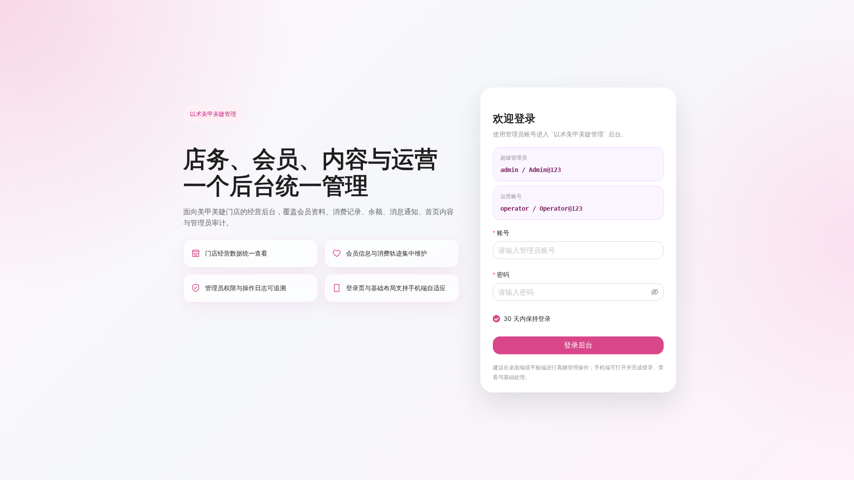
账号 (503, 232)
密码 (503, 274)
